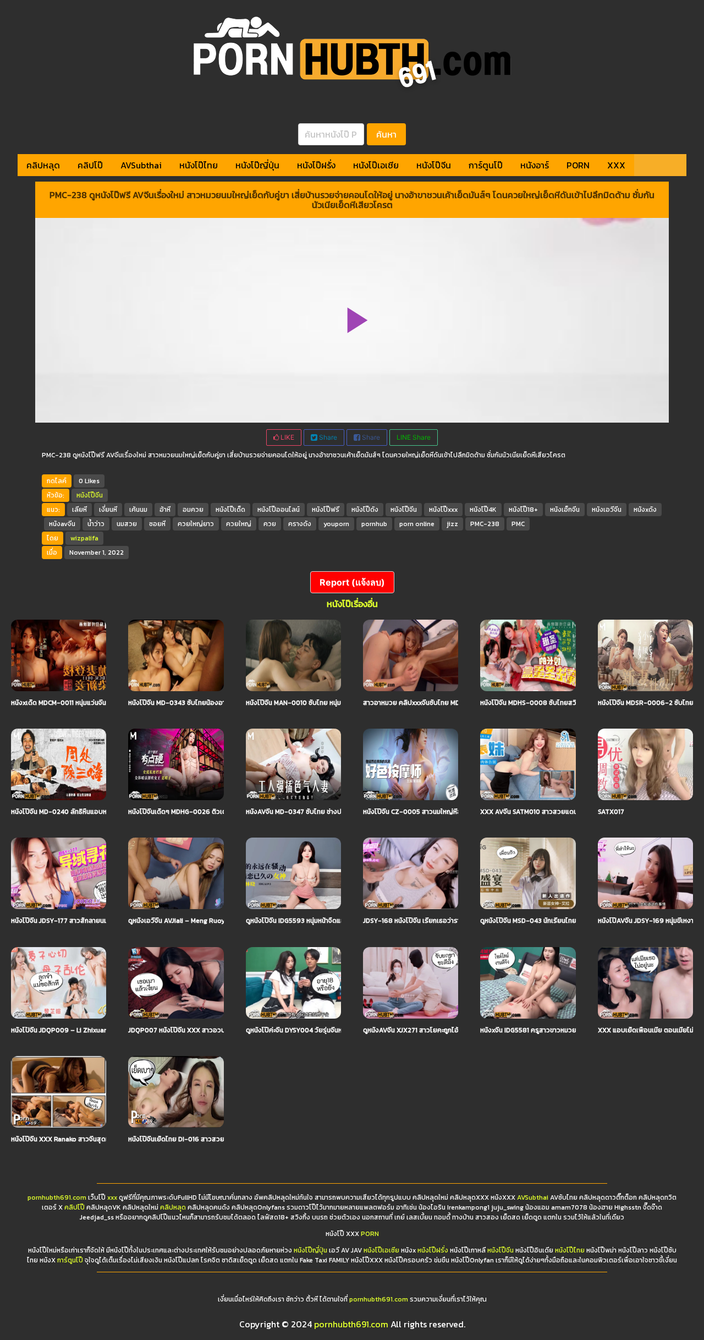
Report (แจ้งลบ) (352, 582)
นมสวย (127, 524)
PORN (578, 165)
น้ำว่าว (96, 524)
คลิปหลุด (43, 165)
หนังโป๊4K (483, 510)
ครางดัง (299, 524)
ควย (269, 524)
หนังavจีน (62, 524)
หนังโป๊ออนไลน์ (278, 510)
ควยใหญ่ (238, 524)
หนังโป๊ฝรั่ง (316, 165)
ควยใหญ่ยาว (196, 524)
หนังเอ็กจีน (565, 510)
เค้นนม (138, 510)
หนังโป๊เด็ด (230, 510)
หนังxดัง (645, 510)
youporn (336, 524)
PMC (518, 524)
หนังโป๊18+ (523, 510)
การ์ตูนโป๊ (486, 165)
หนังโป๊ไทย (198, 165)
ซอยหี (157, 524)
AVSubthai (141, 165)
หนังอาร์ (534, 165)
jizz (452, 524)
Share (327, 437)
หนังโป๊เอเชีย (376, 165)
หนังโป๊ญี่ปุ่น (257, 165)
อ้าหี (165, 510)
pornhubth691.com (57, 1197)
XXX (616, 165)
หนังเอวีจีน (607, 510)
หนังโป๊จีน (433, 165)
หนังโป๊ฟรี (325, 510)
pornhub (374, 524)
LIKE (286, 437)
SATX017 (611, 812)
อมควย (193, 510)
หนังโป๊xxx (443, 510)
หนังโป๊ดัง (364, 510)
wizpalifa (84, 538)
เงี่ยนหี (108, 510)
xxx (112, 1197)
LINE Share (414, 437)
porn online (417, 524)
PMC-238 (484, 524)
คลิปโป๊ (90, 165)
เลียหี (79, 510)
